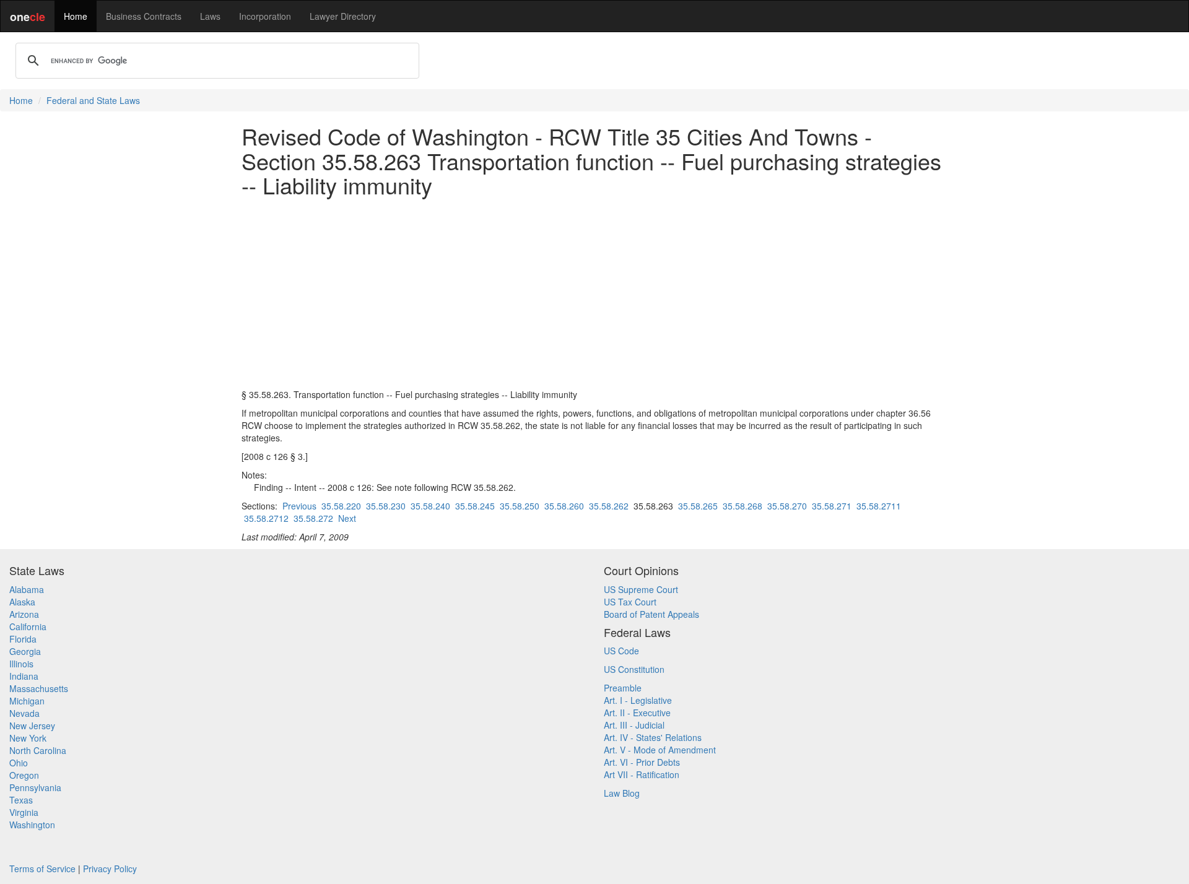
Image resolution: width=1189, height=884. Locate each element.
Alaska (22, 602)
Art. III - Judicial (634, 725)
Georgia (25, 651)
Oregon (24, 775)
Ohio (18, 762)
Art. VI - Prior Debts (642, 762)
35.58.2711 (878, 506)
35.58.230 (386, 506)
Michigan (27, 701)
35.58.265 (698, 506)
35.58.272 (313, 518)
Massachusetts (38, 688)
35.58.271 (831, 506)
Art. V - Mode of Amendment (660, 749)
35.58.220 (341, 506)
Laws (210, 16)
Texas (21, 800)
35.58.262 (609, 506)
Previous (299, 506)
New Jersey (32, 725)
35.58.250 (519, 506)
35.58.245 (475, 506)
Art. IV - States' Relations (653, 737)
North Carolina (37, 750)
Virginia (23, 812)
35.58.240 (430, 506)
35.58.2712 (266, 518)
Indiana (23, 676)
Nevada (24, 713)
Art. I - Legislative (638, 700)
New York (27, 738)
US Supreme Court (641, 589)
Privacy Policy (110, 868)
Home (75, 16)
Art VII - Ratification (641, 774)
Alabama (26, 589)
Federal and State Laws (93, 100)
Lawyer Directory (343, 16)
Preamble (623, 688)
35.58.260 (564, 506)
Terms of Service (42, 868)
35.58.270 (787, 506)
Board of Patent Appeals (651, 614)
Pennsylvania (35, 787)
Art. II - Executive (637, 712)
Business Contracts (143, 16)
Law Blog (622, 793)
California (27, 626)
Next (347, 518)
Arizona (24, 614)
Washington (32, 824)
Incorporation (265, 16)
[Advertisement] (594, 292)
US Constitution (634, 669)
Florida (23, 639)
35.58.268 (742, 506)
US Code (621, 650)
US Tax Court (630, 602)
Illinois (21, 663)
